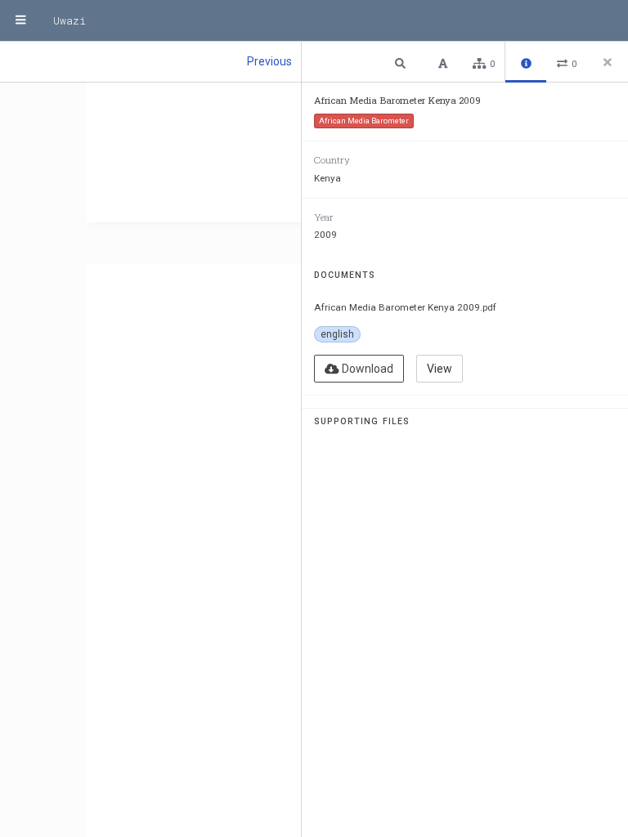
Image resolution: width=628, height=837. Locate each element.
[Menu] (20, 20)
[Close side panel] (607, 62)
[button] (402, 62)
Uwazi (69, 20)
